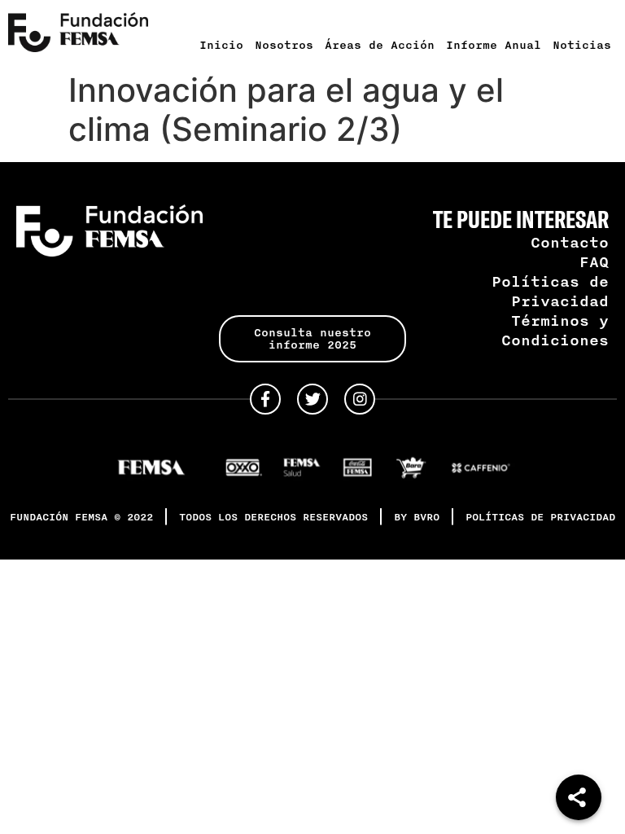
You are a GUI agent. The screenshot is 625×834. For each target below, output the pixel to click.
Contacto (570, 242)
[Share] (578, 797)
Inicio (221, 44)
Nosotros (284, 44)
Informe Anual (493, 44)
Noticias (582, 44)
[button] (312, 338)
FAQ (594, 261)
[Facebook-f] (265, 399)
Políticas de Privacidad (550, 290)
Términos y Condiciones (555, 329)
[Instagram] (359, 399)
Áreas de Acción (380, 44)
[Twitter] (312, 399)
